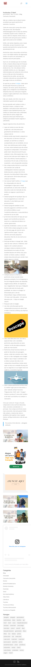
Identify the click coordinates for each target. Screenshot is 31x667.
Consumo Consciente (9, 16)
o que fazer (14, 639)
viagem (5, 653)
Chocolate (6, 575)
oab (13, 636)
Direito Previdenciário (9, 583)
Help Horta (6, 597)
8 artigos (18, 83)
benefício (19, 620)
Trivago (23, 181)
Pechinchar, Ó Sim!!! (9, 12)
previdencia (22, 644)
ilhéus (5, 633)
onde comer (18, 636)
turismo (22, 650)
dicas (23, 628)
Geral (4, 591)
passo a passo (7, 642)
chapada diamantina (22, 623)
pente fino (14, 642)
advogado (12, 617)
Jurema (7, 14)
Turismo (5, 602)
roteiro (18, 647)
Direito (5, 581)
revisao (13, 647)
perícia (20, 642)
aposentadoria (20, 617)
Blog (20, 14)
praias (16, 644)
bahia (13, 620)
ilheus (24, 631)
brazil (9, 623)
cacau (14, 623)
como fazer (6, 628)
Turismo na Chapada (9, 610)
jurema (19, 633)
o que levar (21, 639)
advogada (6, 617)
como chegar (20, 625)
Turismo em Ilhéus (8, 605)
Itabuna (14, 633)
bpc (24, 620)
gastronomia (18, 631)
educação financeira (9, 631)
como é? (18, 628)
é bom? (10, 653)
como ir (13, 628)
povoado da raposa (8, 644)
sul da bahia (15, 650)
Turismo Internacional (9, 607)
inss (9, 633)
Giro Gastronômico (8, 594)
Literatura (6, 599)
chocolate (6, 625)
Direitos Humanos (8, 586)
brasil (5, 623)
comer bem (13, 625)
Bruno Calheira (21, 664)
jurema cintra (7, 636)
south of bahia (7, 650)
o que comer (7, 639)
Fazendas (6, 589)
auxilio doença (7, 620)
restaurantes (7, 647)
